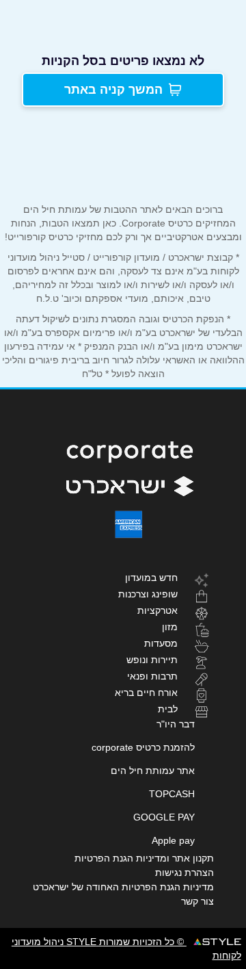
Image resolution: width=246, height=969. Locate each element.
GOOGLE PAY (164, 817)
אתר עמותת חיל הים (153, 770)
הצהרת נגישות (184, 872)
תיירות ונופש (152, 659)
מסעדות (161, 643)
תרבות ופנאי (152, 676)
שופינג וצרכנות (148, 594)
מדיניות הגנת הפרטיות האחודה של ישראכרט (123, 886)
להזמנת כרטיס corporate (143, 747)
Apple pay (173, 840)
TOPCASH (172, 793)
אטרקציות (157, 610)
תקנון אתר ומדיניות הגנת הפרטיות (144, 858)
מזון (170, 626)
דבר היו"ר (175, 724)
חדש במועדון (151, 577)
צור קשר (197, 901)
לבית (168, 708)
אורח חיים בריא (146, 692)
